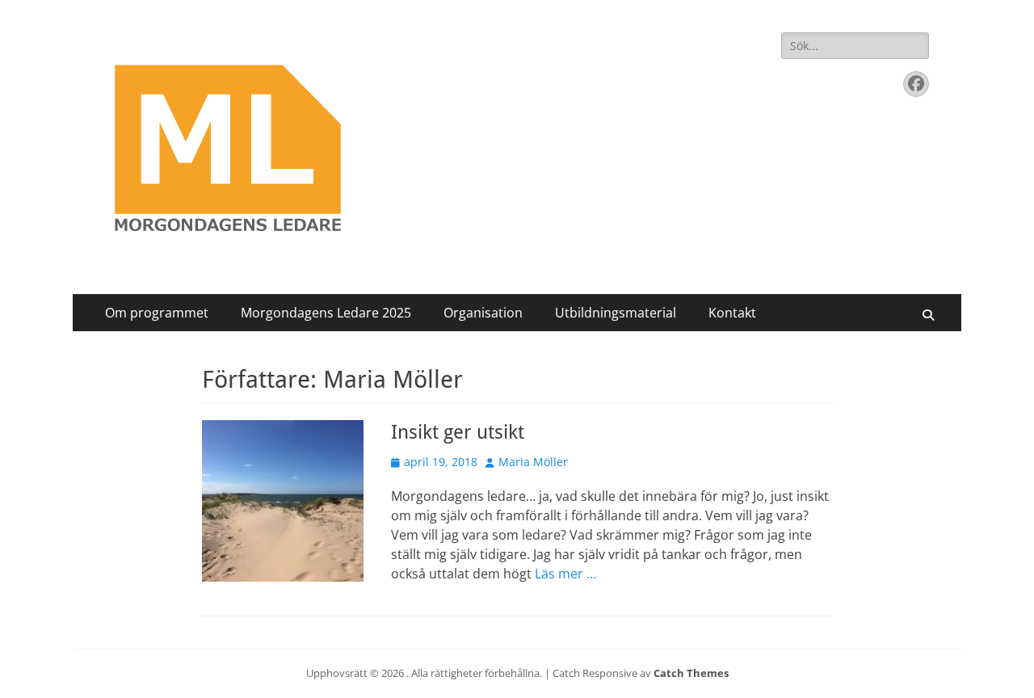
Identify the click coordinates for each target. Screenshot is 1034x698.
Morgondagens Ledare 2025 (326, 313)
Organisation (483, 313)
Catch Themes (691, 673)
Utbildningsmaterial (615, 313)
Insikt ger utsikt (457, 432)
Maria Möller (533, 461)
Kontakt (732, 313)
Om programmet (156, 313)
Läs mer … (565, 573)
